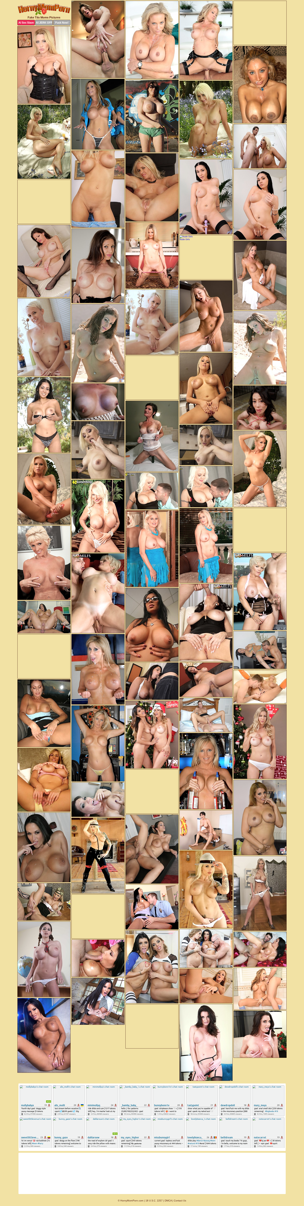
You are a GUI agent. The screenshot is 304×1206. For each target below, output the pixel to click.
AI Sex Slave (26, 22)
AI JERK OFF (44, 22)
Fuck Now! (61, 22)
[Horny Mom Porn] (44, 9)
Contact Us (180, 1200)
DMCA (168, 1200)
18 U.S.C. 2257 (154, 1200)
